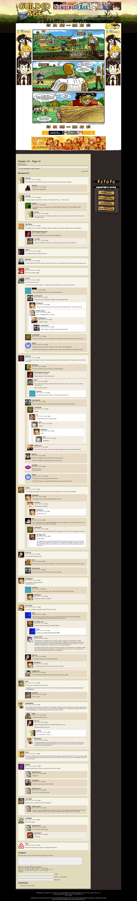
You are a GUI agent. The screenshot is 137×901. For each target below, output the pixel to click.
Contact (108, 17)
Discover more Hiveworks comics (55, 133)
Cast (68, 17)
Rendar (38, 168)
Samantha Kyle (85, 892)
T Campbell (52, 892)
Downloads (80, 17)
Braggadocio (27, 168)
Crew (73, 17)
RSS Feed (80, 894)
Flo (37, 415)
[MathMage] (21, 229)
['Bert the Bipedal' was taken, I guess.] (68, 124)
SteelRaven (37, 502)
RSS (113, 17)
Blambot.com (97, 892)
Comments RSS (84, 171)
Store (102, 17)
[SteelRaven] (30, 507)
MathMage (28, 224)
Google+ (71, 894)
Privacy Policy (68, 895)
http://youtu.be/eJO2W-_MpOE (52, 632)
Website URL (57, 879)
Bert (23, 168)
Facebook (65, 894)
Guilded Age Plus (92, 17)
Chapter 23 (24, 164)
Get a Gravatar (63, 877)
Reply (39, 179)
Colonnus (33, 168)
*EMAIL (60, 877)
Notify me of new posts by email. (27, 885)
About (63, 17)
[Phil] (32, 419)
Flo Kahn (58, 892)
